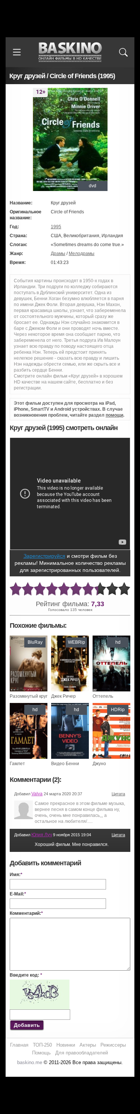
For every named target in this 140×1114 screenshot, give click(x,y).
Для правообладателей (81, 1053)
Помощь (41, 1053)
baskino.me (29, 1062)
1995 (56, 226)
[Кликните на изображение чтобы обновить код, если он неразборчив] (39, 982)
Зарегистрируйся (44, 556)
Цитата (118, 794)
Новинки (65, 1045)
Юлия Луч (41, 834)
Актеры (88, 1045)
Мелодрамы (81, 253)
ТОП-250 (42, 1045)
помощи (114, 415)
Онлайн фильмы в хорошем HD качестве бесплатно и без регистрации (70, 52)
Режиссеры (113, 1045)
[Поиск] (123, 52)
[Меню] (16, 52)
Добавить (27, 1025)
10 (124, 589)
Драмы (58, 253)
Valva (37, 793)
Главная (19, 1045)
